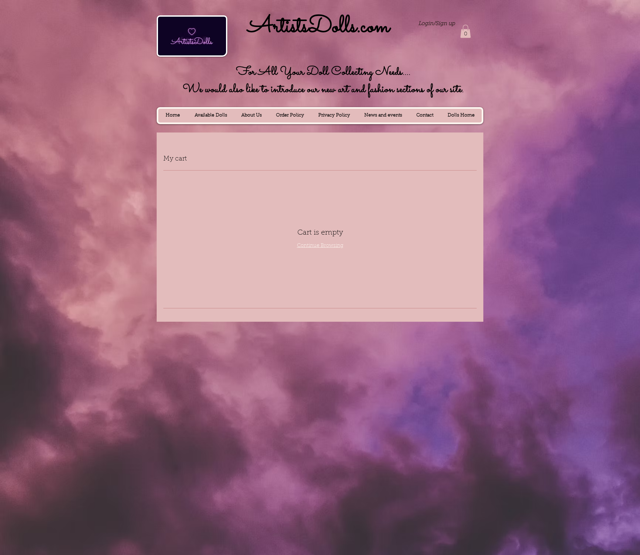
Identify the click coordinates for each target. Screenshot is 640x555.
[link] (465, 31)
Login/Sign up (436, 23)
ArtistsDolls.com (319, 27)
